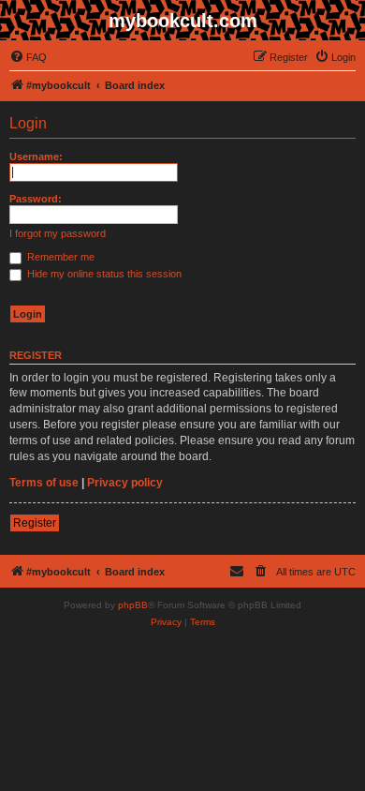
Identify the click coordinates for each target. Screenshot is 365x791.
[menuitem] (28, 57)
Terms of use (44, 482)
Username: (36, 156)
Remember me (59, 256)
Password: (35, 198)
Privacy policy (125, 482)
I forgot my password (57, 233)
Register (34, 523)
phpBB (133, 605)
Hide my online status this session (103, 273)
